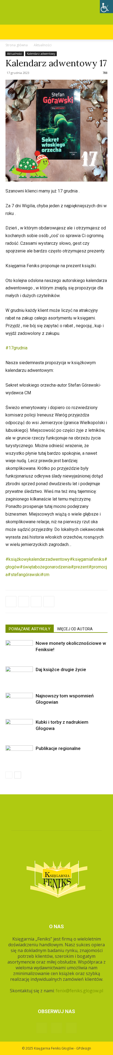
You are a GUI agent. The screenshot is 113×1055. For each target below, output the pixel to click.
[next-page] (17, 775)
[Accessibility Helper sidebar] (106, 6)
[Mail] (71, 1027)
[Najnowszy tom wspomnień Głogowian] (19, 702)
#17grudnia (16, 347)
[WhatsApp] (36, 601)
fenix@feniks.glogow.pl (79, 991)
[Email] (48, 601)
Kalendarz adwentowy (41, 54)
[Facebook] (10, 601)
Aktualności (43, 45)
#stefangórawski (24, 574)
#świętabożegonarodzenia (45, 567)
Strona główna (16, 45)
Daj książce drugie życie (61, 669)
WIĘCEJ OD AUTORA (75, 629)
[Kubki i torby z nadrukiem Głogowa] (19, 728)
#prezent (80, 567)
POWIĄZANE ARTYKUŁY (29, 629)
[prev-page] (8, 775)
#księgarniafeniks (87, 559)
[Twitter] (23, 601)
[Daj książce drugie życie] (19, 675)
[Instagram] (56, 1027)
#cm (45, 574)
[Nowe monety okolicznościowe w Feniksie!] (19, 649)
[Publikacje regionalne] (19, 754)
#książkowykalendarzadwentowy (37, 559)
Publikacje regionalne (58, 748)
